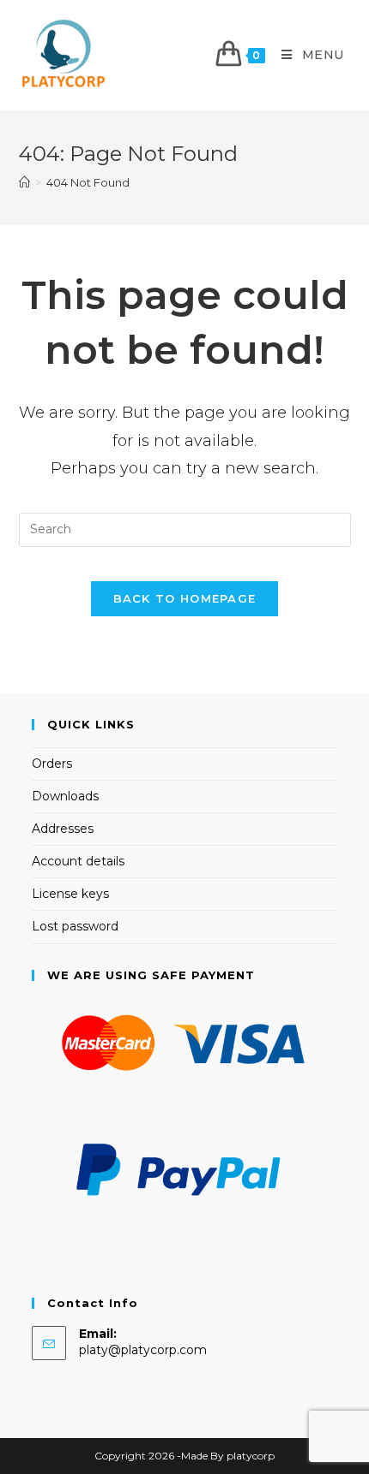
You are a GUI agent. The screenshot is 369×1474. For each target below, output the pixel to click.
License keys (70, 893)
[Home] (24, 182)
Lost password (75, 926)
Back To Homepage (185, 598)
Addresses (63, 828)
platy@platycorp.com (143, 1350)
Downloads (65, 796)
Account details (78, 861)
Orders (52, 763)
